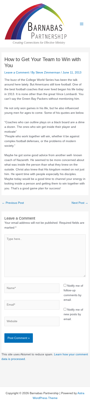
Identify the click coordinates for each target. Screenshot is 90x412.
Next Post (80, 202)
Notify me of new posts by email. (73, 314)
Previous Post (13, 202)
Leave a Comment (16, 72)
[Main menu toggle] (82, 24)
